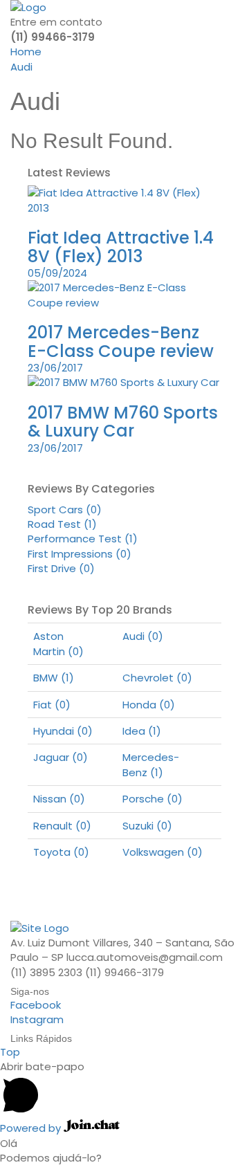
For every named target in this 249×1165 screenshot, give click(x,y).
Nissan (59, 798)
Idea (141, 731)
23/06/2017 (55, 367)
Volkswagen (162, 852)
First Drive (61, 568)
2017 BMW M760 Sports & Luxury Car (123, 421)
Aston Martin (58, 643)
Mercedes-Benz (150, 764)
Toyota (61, 852)
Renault (62, 825)
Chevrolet (157, 677)
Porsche (152, 798)
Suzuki (147, 825)
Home (26, 51)
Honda (148, 704)
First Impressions (79, 554)
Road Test (62, 524)
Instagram (37, 1019)
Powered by (32, 1128)
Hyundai (63, 731)
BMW (53, 677)
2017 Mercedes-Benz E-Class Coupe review (121, 341)
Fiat (52, 704)
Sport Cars (65, 509)
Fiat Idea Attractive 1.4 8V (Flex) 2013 (121, 246)
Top (10, 1052)
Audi (21, 66)
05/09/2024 (57, 273)
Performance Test (83, 538)
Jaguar (60, 757)
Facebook (35, 1005)
